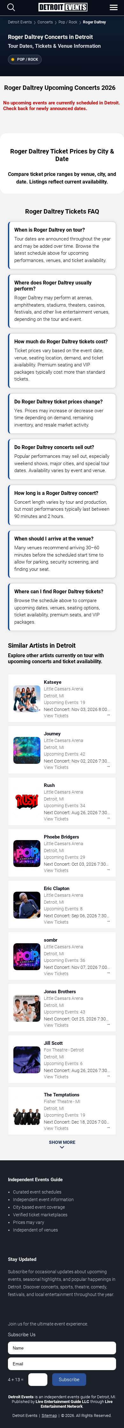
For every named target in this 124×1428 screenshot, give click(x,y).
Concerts (45, 22)
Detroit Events (20, 22)
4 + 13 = (16, 1379)
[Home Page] (62, 8)
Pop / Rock (68, 22)
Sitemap (49, 1415)
